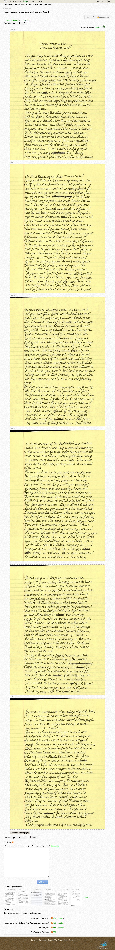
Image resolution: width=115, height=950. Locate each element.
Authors (39, 4)
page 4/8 (12, 428)
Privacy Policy (63, 940)
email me (61, 918)
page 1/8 (12, 30)
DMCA (72, 940)
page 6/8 (12, 697)
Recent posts (20, 4)
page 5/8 (12, 563)
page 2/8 (12, 162)
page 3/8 (12, 295)
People (32, 1)
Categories (9, 4)
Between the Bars (14, 1)
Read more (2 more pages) (20, 832)
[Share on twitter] (13, 23)
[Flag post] (93, 17)
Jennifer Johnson (12, 20)
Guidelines (55, 846)
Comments (30, 4)
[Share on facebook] (19, 23)
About (40, 1)
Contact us (34, 940)
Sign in (100, 1)
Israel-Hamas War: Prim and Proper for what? (28, 12)
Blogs (25, 1)
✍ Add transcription (103, 17)
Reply (87, 17)
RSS (54, 918)
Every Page (47, 4)
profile (26, 20)
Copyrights (43, 940)
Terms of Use (52, 940)
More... (86, 897)
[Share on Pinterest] (24, 23)
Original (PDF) (99, 27)
